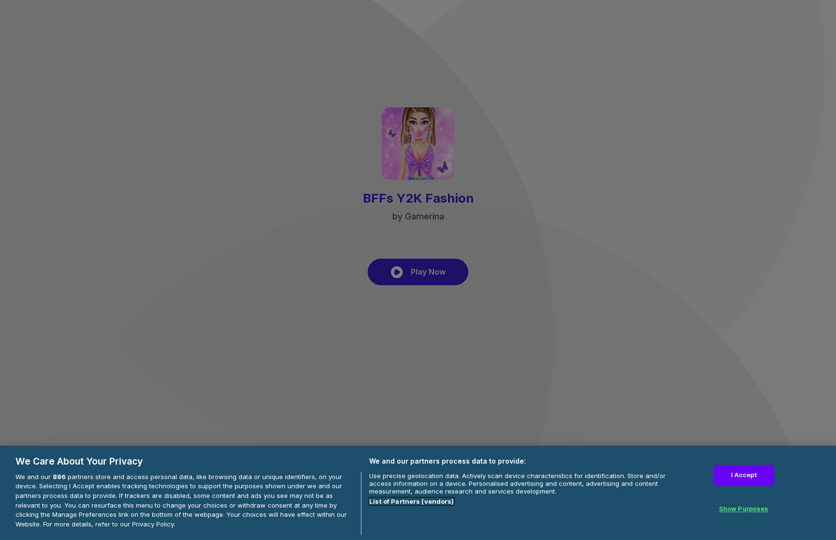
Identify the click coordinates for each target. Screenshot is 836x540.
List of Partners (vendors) (411, 501)
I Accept (744, 475)
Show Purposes (744, 508)
